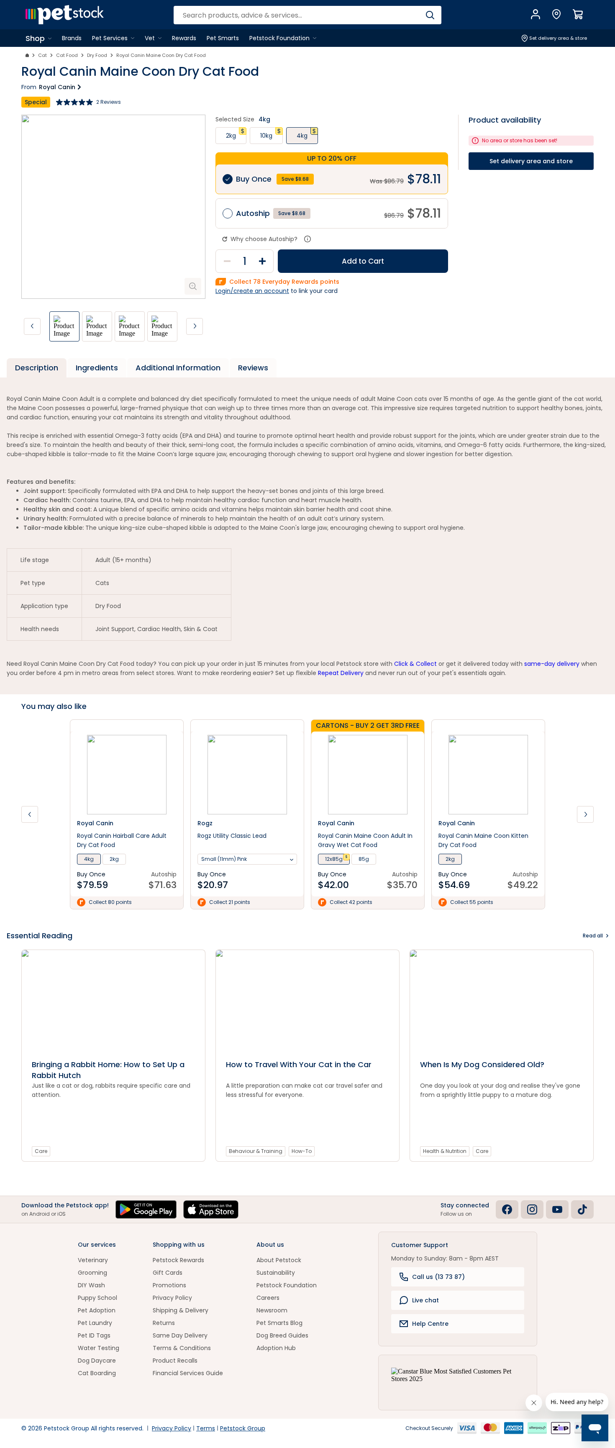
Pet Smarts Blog (279, 1323)
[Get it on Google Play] (146, 1209)
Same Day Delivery (180, 1335)
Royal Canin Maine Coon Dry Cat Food (161, 55)
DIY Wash (91, 1285)
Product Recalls (175, 1360)
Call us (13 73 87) (438, 1277)
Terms (205, 1428)
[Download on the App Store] (210, 1209)
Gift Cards (167, 1272)
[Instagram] (532, 1209)
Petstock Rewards (178, 1260)
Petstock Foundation (286, 1285)
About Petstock (278, 1260)
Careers (267, 1298)
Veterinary (93, 1260)
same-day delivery (551, 664)
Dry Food (97, 55)
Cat (42, 55)
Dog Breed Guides (282, 1335)
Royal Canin (57, 87)
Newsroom (271, 1310)
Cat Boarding (97, 1373)
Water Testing (98, 1348)
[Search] (430, 15)
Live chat (425, 1300)
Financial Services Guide (188, 1373)
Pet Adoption (96, 1310)
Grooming (92, 1272)
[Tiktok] (582, 1209)
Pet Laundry (95, 1323)
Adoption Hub (276, 1348)
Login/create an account (252, 291)
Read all (593, 935)
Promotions (169, 1285)
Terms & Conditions (182, 1348)
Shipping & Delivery (180, 1310)
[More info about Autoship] (307, 239)
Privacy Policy (172, 1298)
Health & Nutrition (444, 1151)
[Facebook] (507, 1209)
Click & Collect (415, 664)
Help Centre (430, 1324)
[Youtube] (557, 1209)
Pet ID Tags (94, 1335)
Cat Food (67, 55)
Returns (164, 1323)
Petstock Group (242, 1428)
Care (41, 1151)
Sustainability (275, 1272)
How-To (302, 1151)
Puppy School (97, 1298)
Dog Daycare (97, 1360)
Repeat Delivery (341, 673)
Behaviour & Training (255, 1151)
